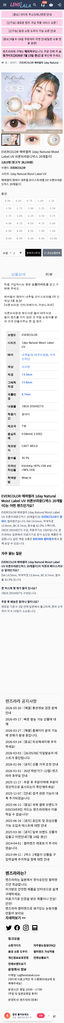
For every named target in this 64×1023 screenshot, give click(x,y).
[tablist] (32, 274)
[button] (32, 140)
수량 (12, 252)
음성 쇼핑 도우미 (17, 951)
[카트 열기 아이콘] (51, 5)
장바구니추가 (33, 253)
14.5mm (27, 374)
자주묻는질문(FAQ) (44, 945)
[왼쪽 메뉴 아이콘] (5, 5)
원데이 (13, 62)
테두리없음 (41, 354)
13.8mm (27, 382)
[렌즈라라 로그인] (59, 5)
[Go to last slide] (8, 103)
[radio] (7, 201)
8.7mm (26, 394)
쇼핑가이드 (39, 284)
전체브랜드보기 (17, 964)
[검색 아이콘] (35, 5)
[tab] (18, 274)
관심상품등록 (53, 253)
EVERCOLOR (17, 168)
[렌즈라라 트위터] (8, 927)
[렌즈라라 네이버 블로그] (34, 927)
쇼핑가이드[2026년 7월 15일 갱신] (32, 53)
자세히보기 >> (15, 917)
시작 (41, 1015)
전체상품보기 (41, 958)
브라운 (26, 366)
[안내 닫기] (49, 1016)
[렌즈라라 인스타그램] (26, 927)
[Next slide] (56, 103)
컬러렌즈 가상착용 (44, 951)
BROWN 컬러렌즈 (43, 539)
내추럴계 (27, 354)
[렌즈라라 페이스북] (17, 927)
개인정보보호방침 (18, 958)
